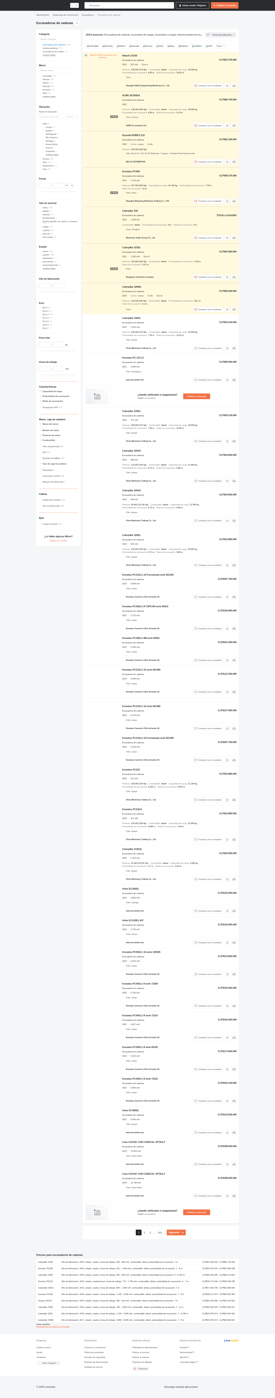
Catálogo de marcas (93, 1367)
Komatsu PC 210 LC (133, 358)
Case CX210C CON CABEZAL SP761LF (143, 1142)
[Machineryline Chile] (52, 5)
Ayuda (39, 1352)
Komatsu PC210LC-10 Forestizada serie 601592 (148, 575)
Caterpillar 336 (130, 211)
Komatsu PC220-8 (132, 809)
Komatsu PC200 (45, 1268)
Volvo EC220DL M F (133, 920)
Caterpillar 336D (45, 1275)
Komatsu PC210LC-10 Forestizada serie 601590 (148, 738)
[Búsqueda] (87, 5)
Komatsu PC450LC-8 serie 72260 (140, 983)
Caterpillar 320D (45, 1262)
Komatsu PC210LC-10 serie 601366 (141, 670)
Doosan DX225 (45, 1300)
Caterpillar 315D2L (132, 849)
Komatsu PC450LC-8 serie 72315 (140, 1015)
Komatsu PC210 (131, 769)
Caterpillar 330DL (131, 318)
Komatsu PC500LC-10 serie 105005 (141, 952)
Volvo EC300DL (130, 889)
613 (160, 1232)
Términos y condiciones (95, 1347)
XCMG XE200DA (131, 95)
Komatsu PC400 (131, 171)
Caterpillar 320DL (131, 535)
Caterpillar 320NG (131, 287)
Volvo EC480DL (130, 1110)
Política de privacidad (94, 1352)
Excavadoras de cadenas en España (52, 1326)
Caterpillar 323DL (131, 247)
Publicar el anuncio (196, 396)
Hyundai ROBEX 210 (133, 135)
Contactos (41, 1357)
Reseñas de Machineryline (96, 1362)
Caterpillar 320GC (131, 451)
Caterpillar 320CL (46, 1288)
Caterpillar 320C (45, 1313)
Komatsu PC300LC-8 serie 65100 (140, 1047)
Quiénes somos (44, 1347)
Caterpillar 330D (45, 1307)
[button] (227, 85)
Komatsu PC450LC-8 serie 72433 (140, 1079)
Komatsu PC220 (45, 1281)
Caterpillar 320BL (46, 1320)
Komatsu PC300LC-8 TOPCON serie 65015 (145, 606)
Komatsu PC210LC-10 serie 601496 (141, 706)
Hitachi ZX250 (129, 55)
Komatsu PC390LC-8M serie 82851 (141, 638)
